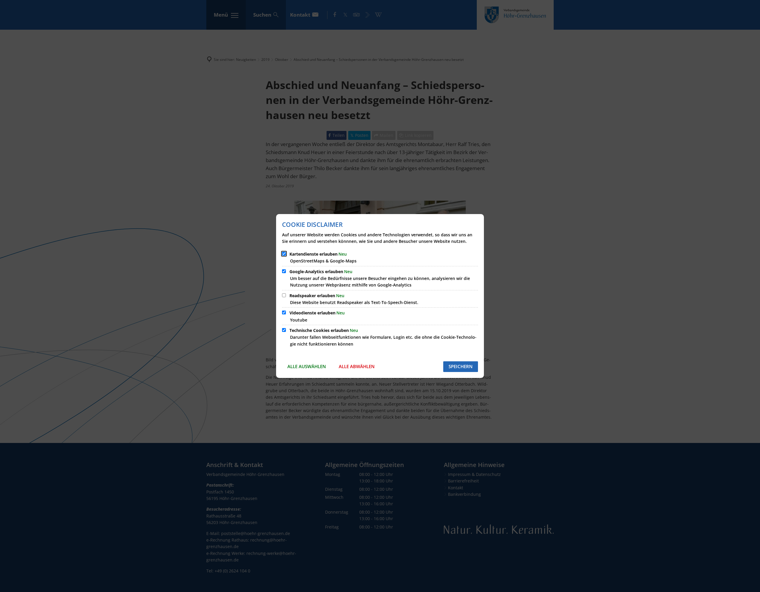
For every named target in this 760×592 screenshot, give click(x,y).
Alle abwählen (357, 366)
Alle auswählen (306, 366)
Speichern (461, 366)
